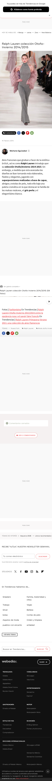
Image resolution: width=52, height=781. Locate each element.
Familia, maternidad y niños (36, 598)
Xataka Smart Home (10, 687)
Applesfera (7, 683)
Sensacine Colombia (34, 757)
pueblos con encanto (12, 625)
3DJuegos (30, 676)
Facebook (19, 133)
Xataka (5, 676)
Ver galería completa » (12, 286)
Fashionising (15, 309)
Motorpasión (31, 708)
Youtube (26, 571)
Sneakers (7, 597)
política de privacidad (31, 562)
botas (5, 615)
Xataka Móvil (7, 680)
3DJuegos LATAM (33, 745)
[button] (19, 150)
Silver (5, 610)
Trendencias (7, 725)
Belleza (30, 610)
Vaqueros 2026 (26, 536)
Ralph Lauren (28, 328)
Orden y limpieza (34, 620)
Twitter (23, 133)
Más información (22, 778)
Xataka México (8, 745)
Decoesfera (7, 729)
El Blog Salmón (32, 725)
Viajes (29, 605)
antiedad (31, 625)
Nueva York (15, 328)
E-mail (32, 133)
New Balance (46, 32)
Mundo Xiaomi (8, 691)
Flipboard (27, 133)
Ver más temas (10, 634)
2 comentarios (10, 133)
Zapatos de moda (11, 620)
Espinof (29, 696)
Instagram (32, 571)
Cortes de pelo (33, 615)
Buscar (40, 649)
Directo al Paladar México (12, 764)
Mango (20, 32)
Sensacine (30, 692)
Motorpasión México (34, 764)
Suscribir (43, 556)
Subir (42, 662)
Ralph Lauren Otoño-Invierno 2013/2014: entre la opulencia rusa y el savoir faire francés (23, 313)
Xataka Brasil (7, 749)
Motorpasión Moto (33, 712)
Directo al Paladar (9, 708)
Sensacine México (33, 753)
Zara (36, 32)
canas (29, 32)
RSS (37, 571)
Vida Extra (30, 680)
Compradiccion (8, 732)
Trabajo (6, 605)
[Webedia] (9, 663)
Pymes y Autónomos (34, 729)
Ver (27, 435)
